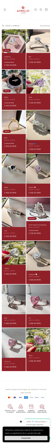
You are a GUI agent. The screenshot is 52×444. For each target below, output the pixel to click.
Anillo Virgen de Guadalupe (38, 225)
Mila (5, 138)
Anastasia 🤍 (33, 274)
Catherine (7, 57)
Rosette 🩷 (32, 187)
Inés (5, 231)
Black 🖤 (7, 187)
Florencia (7, 361)
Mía (30, 57)
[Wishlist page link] (35, 10)
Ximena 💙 (32, 144)
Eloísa (6, 97)
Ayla (5, 318)
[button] (4, 9)
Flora (30, 97)
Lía (30, 318)
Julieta (6, 268)
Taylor (31, 355)
